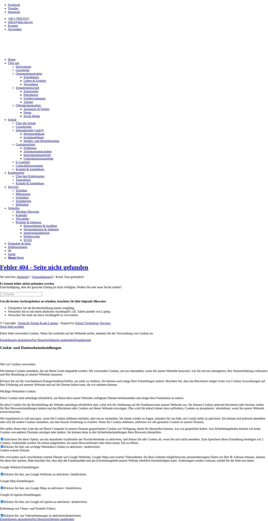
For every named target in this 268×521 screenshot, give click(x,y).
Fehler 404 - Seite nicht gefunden (44, 267)
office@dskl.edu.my (20, 22)
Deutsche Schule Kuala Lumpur (38, 323)
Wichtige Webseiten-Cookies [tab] (18, 391)
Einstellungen (82, 340)
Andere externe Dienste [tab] (14, 450)
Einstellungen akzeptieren (16, 340)
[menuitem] (138, 18)
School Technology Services (92, 323)
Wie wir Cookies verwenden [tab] (17, 364)
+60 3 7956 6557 (18, 18)
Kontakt (13, 25)
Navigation (15, 29)
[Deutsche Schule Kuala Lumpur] (29, 52)
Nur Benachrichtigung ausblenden (53, 340)
